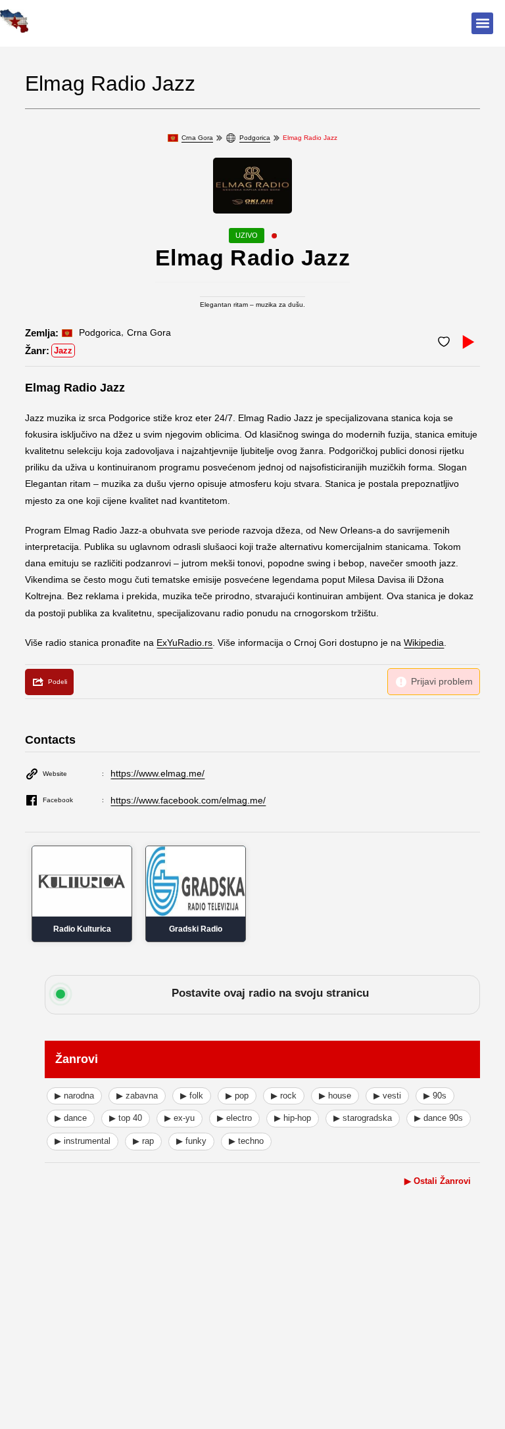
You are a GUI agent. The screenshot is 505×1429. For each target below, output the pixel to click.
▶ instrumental (82, 1141)
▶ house (335, 1095)
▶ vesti (387, 1095)
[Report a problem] (433, 681)
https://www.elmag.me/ (157, 773)
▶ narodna (74, 1095)
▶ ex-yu (179, 1118)
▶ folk (191, 1095)
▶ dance (71, 1118)
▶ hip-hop (292, 1118)
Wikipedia (424, 642)
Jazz (63, 350)
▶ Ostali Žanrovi (437, 1181)
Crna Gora (197, 137)
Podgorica (254, 137)
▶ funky (191, 1141)
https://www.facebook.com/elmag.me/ (188, 800)
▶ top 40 (125, 1118)
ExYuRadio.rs (184, 642)
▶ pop (237, 1095)
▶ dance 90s (438, 1118)
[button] (482, 23)
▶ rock (284, 1095)
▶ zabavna (137, 1095)
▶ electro (234, 1118)
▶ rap (143, 1141)
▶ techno (246, 1141)
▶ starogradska (362, 1118)
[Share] (49, 682)
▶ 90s (434, 1095)
